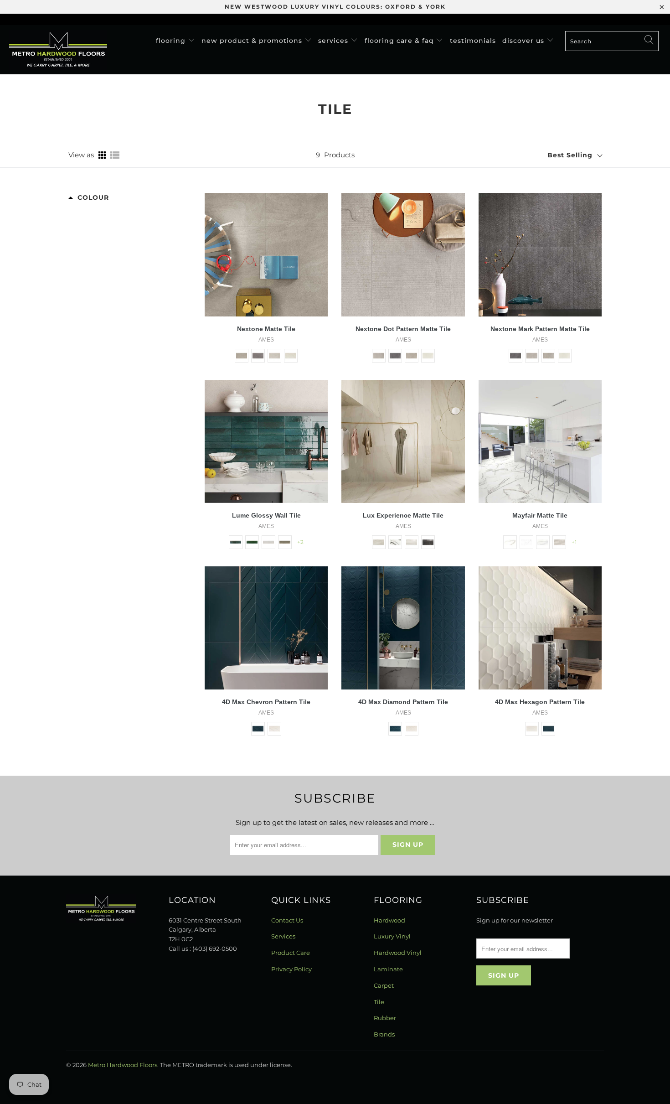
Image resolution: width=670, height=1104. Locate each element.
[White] (290, 355)
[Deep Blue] (258, 728)
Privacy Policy (291, 969)
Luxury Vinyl (392, 936)
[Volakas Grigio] (542, 542)
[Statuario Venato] (526, 542)
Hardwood (389, 920)
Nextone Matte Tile (266, 328)
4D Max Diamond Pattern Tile (403, 701)
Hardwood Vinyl (398, 952)
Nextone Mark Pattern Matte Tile (540, 328)
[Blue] (235, 542)
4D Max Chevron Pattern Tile (266, 701)
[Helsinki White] (411, 542)
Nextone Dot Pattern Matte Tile (403, 328)
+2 (300, 542)
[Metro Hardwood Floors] (58, 49)
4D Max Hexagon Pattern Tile (540, 701)
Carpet (384, 985)
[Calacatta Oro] (510, 542)
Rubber (385, 1017)
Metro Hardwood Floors (122, 1064)
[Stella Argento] (559, 542)
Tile (379, 1002)
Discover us (524, 40)
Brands (384, 1034)
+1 (574, 542)
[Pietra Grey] (428, 542)
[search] (612, 41)
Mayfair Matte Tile (539, 515)
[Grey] (274, 355)
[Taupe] (241, 355)
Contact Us (287, 920)
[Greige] (284, 542)
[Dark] (258, 355)
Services (334, 40)
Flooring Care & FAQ (400, 40)
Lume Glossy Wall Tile (266, 515)
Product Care (290, 952)
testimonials (473, 40)
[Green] (252, 542)
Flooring (172, 40)
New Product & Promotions (252, 40)
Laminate (388, 969)
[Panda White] (395, 542)
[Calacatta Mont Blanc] (378, 542)
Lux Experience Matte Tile (403, 515)
